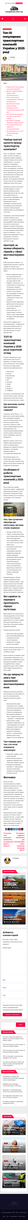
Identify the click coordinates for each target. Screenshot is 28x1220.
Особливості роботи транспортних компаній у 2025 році (15, 110)
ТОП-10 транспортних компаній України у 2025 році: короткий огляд (15, 99)
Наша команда (13, 1216)
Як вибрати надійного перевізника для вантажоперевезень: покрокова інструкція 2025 (19, 841)
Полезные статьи (7, 29)
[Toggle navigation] (25, 18)
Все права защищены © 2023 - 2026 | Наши (12, 1212)
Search (20, 1024)
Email (5, 987)
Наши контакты (21, 1216)
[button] (13, 18)
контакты (25, 1212)
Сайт (4, 995)
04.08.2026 (8, 1150)
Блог (8, 1216)
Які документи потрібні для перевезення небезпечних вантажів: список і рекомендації (13, 1078)
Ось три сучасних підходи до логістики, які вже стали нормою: (15, 116)
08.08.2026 (8, 1132)
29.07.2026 (8, 1185)
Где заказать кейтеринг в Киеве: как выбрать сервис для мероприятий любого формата (13, 1063)
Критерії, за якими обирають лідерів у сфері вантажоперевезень (15, 93)
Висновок (9, 135)
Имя (4, 980)
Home (4, 1216)
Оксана (12, 57)
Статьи (5, 1125)
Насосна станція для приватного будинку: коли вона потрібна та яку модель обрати (13, 1038)
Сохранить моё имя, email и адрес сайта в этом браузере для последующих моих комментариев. (13, 1008)
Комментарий (7, 947)
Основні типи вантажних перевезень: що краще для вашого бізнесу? (8, 839)
